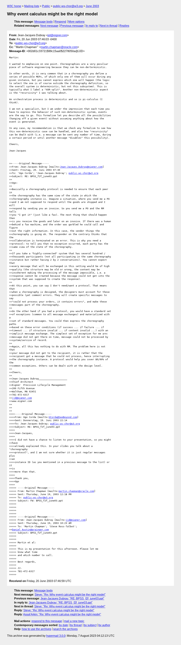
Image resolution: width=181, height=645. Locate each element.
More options (76, 21)
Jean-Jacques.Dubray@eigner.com (81, 166)
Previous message (72, 25)
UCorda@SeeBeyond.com (63, 417)
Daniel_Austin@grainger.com (30, 529)
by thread (76, 625)
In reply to (92, 25)
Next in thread (108, 25)
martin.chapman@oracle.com (59, 47)
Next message (49, 25)
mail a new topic (74, 621)
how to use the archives (36, 629)
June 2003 (92, 6)
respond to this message (46, 621)
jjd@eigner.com (57, 35)
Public (46, 6)
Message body (43, 21)
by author (104, 625)
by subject (90, 625)
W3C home (14, 6)
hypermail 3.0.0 (55, 635)
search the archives (65, 629)
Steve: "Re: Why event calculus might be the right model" (70, 594)
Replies (124, 25)
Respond (60, 21)
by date (63, 625)
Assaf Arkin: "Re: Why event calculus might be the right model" (62, 614)
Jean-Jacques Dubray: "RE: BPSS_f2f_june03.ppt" (72, 598)
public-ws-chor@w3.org (68, 6)
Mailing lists (31, 6)
